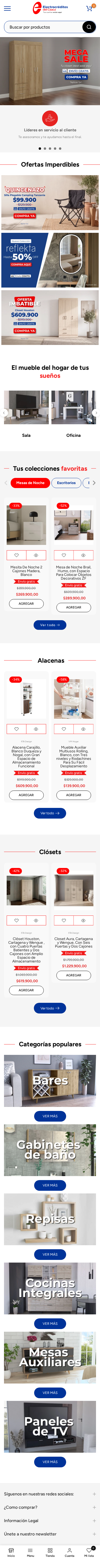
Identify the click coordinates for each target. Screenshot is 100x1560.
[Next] (96, 413)
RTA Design (26, 741)
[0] (89, 8)
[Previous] (4, 413)
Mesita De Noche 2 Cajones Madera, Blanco (26, 571)
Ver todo (48, 625)
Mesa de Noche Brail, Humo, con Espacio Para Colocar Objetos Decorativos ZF (73, 573)
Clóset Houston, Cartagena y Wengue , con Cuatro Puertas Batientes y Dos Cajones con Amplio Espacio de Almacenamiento (26, 950)
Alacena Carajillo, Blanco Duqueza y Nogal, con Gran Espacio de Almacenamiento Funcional (26, 756)
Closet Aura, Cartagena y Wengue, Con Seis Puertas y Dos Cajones (73, 943)
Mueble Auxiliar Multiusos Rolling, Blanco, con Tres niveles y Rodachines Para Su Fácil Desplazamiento (73, 756)
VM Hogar (74, 741)
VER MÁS (50, 1116)
